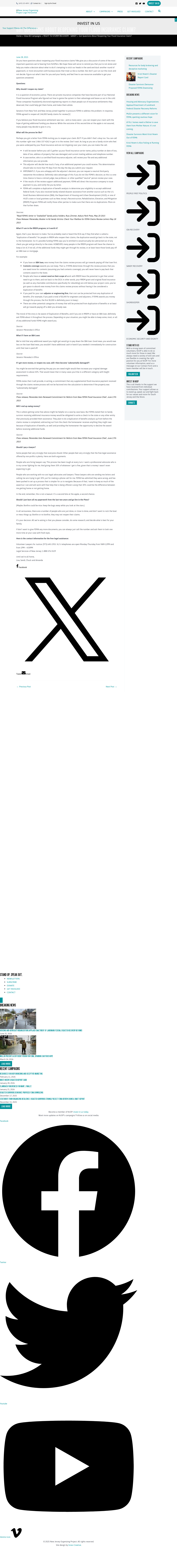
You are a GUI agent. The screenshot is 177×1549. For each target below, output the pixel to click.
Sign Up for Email (50, 3)
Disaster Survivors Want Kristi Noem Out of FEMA (142, 136)
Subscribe (24, 72)
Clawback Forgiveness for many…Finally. (16, 1086)
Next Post (111, 687)
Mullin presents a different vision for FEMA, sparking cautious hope (142, 115)
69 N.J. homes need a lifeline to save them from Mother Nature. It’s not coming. (142, 125)
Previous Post (23, 687)
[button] (154, 3)
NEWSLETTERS (13, 979)
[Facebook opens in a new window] (136, 3)
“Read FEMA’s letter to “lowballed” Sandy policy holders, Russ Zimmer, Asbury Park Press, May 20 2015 (60, 216)
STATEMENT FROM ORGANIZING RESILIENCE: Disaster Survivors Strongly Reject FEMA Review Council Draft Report (42, 1098)
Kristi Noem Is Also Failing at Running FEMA (142, 144)
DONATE (130, 403)
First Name (24, 39)
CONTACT (11, 992)
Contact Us (36, 3)
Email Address (24, 28)
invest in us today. (81, 1112)
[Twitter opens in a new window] (140, 3)
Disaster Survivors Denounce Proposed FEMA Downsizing (21, 1092)
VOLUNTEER (133, 374)
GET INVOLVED (13, 989)
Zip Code (24, 62)
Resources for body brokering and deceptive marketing (21, 1073)
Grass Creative (74, 1545)
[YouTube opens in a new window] (144, 3)
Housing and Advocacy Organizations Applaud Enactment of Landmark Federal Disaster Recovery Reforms (142, 105)
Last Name (24, 51)
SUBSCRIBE (12, 982)
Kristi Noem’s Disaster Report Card (13, 1079)
